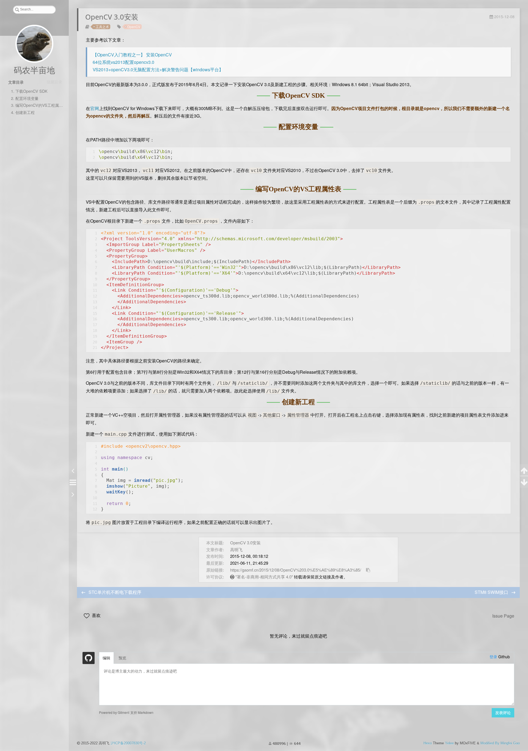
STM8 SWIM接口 (492, 592)
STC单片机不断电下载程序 (115, 592)
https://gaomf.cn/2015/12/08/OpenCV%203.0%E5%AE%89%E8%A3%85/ (295, 570)
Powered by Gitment (114, 712)
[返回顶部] (524, 470)
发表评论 (503, 713)
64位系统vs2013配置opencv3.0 (123, 62)
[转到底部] (524, 482)
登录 (493, 656)
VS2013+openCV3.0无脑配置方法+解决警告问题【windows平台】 (158, 69)
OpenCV (133, 26)
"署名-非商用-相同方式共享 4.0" (264, 577)
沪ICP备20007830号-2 (128, 743)
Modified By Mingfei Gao (500, 743)
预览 (122, 658)
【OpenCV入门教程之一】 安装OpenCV (132, 54)
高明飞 (236, 549)
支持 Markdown (141, 712)
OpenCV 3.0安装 (245, 542)
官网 (94, 108)
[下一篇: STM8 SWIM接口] (73, 493)
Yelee (449, 743)
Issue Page (503, 616)
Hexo (428, 743)
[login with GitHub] (88, 658)
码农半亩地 (34, 70)
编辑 (106, 658)
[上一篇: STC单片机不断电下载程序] (73, 470)
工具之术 (102, 26)
